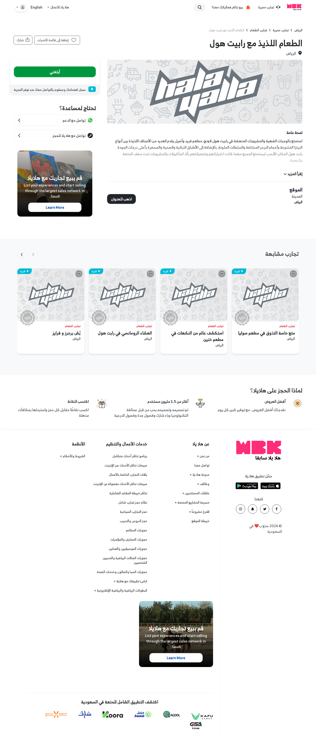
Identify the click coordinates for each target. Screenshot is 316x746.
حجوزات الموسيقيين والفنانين (128, 548)
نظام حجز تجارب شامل (132, 502)
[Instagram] (240, 509)
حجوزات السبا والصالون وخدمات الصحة (122, 572)
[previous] (33, 254)
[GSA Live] (196, 725)
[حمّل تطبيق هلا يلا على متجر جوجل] (246, 486)
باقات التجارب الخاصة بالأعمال (128, 474)
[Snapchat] (252, 509)
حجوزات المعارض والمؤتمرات (128, 539)
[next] (22, 254)
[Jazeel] (143, 714)
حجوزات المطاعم (136, 530)
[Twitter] (264, 509)
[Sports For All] (56, 714)
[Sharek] (84, 714)
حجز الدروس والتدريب (133, 521)
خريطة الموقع (200, 521)
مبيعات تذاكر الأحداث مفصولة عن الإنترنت (120, 484)
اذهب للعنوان (121, 199)
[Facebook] (276, 509)
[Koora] (112, 714)
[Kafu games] (202, 716)
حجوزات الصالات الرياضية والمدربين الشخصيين (125, 560)
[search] (201, 7)
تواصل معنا (201, 465)
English (36, 7)
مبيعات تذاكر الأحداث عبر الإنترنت (126, 465)
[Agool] (171, 714)
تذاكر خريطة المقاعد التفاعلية (128, 493)
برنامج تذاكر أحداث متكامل (129, 456)
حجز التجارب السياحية (133, 511)
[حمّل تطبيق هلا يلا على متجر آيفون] (270, 486)
